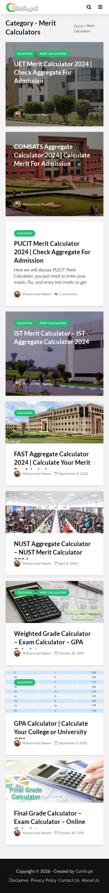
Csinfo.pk (84, 871)
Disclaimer (19, 880)
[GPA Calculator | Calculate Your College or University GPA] (54, 691)
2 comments (68, 294)
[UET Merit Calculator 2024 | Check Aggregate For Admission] (54, 83)
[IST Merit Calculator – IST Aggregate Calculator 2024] (54, 353)
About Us (90, 880)
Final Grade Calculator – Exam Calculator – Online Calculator (49, 821)
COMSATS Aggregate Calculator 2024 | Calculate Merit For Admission (52, 155)
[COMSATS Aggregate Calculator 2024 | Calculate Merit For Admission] (54, 173)
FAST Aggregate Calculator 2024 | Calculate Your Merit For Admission (52, 462)
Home (78, 26)
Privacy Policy (43, 880)
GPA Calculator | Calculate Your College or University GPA (51, 732)
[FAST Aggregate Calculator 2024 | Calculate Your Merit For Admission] (54, 422)
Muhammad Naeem (37, 114)
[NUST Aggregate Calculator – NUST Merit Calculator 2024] (54, 511)
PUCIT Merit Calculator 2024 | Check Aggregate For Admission (52, 252)
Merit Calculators (53, 54)
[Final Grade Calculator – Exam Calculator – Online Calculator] (54, 781)
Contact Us (69, 880)
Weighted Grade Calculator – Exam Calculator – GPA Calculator (52, 642)
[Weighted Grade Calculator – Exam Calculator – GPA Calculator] (54, 601)
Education (24, 54)
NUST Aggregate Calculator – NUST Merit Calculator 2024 (52, 552)
